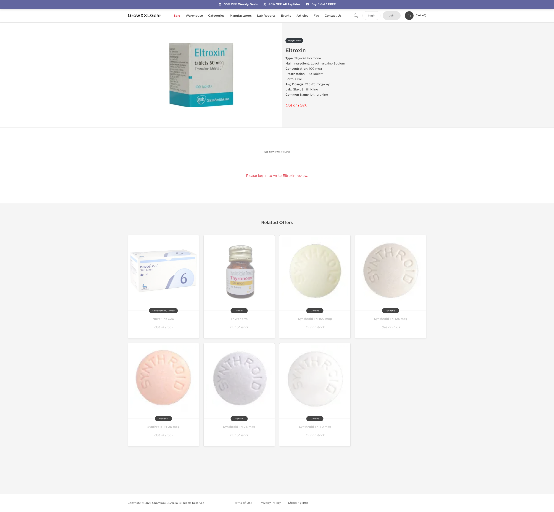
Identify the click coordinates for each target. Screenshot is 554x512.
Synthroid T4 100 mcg (315, 319)
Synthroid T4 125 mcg (390, 319)
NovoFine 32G (163, 319)
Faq (316, 16)
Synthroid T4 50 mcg (315, 427)
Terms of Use (242, 503)
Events (286, 16)
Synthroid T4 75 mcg (239, 427)
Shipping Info (298, 503)
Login (371, 15)
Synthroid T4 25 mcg (163, 427)
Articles (302, 16)
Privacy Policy (270, 503)
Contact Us (333, 16)
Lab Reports (266, 16)
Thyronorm (239, 319)
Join (391, 15)
